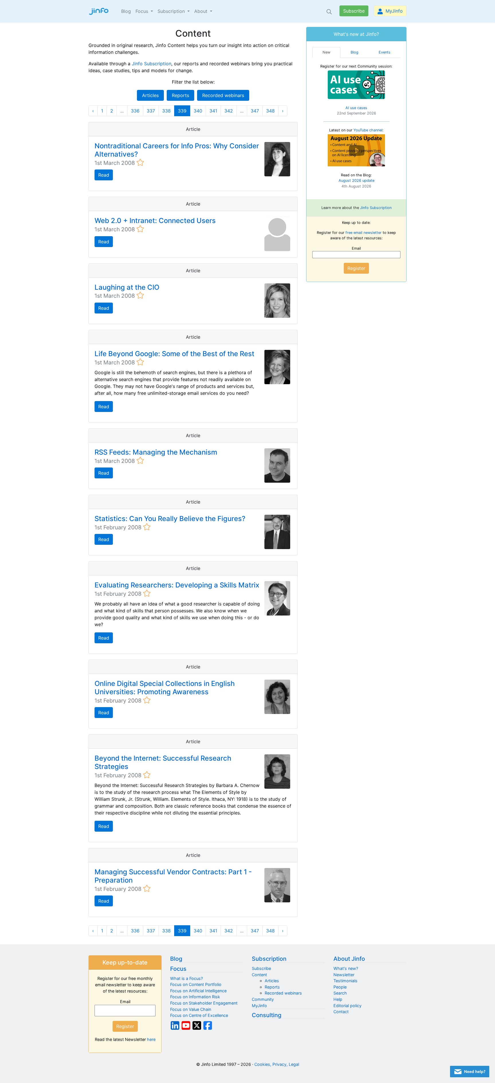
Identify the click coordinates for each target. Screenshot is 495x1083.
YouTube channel (367, 130)
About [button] (201, 11)
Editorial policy (347, 1005)
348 (270, 111)
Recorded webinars (223, 95)
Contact (341, 1011)
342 (228, 111)
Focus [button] (142, 11)
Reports (180, 95)
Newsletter (343, 974)
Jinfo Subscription (151, 63)
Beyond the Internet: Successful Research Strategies (163, 762)
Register (356, 268)
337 (151, 111)
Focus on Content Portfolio (195, 984)
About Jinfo (349, 958)
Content (259, 974)
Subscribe (354, 11)
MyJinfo (393, 11)
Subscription (269, 958)
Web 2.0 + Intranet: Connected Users (155, 220)
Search (340, 993)
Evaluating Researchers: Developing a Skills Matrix (177, 585)
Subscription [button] (172, 11)
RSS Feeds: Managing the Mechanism (156, 452)
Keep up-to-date (125, 962)
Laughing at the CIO (127, 287)
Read (103, 175)
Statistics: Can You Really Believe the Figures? (170, 518)
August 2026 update (356, 180)
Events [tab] (384, 52)
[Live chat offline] (469, 1071)
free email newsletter (363, 232)
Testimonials (345, 980)
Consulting (266, 1015)
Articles (150, 95)
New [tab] (326, 52)
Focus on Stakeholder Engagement (203, 1003)
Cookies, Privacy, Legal (276, 1064)
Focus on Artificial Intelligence (198, 990)
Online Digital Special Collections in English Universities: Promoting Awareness (165, 687)
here (151, 1039)
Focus (178, 968)
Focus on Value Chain (190, 1009)
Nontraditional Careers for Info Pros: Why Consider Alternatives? (177, 150)
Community (263, 999)
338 (166, 111)
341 (213, 111)
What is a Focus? (186, 978)
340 (198, 111)
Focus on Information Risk (195, 996)
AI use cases (356, 108)
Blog (126, 11)
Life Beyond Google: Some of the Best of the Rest (174, 354)
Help (337, 999)
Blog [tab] (354, 52)
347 (255, 111)
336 (135, 111)
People (340, 987)
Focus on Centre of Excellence (199, 1015)
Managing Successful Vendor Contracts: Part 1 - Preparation (173, 876)
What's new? (345, 968)
